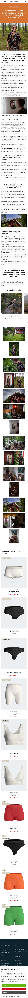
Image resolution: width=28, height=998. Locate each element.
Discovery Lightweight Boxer (14, 712)
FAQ (16, 945)
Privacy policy (4, 996)
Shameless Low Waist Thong (14, 672)
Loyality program (5, 952)
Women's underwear (6, 947)
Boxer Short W (14, 828)
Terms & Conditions (14, 996)
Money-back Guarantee (20, 954)
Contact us (18, 956)
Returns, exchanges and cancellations (20, 948)
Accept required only (8, 989)
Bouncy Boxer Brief (14, 591)
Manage (5, 992)
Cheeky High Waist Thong (14, 631)
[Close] (27, 967)
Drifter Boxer (14, 897)
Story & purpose (5, 963)
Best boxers (18, 965)
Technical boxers (19, 963)
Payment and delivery (20, 951)
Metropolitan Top (14, 794)
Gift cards (3, 950)
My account (4, 954)
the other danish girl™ (14, 589)
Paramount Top (14, 753)
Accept (4, 985)
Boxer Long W (14, 931)
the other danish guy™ (14, 861)
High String (14, 862)
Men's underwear (5, 945)
